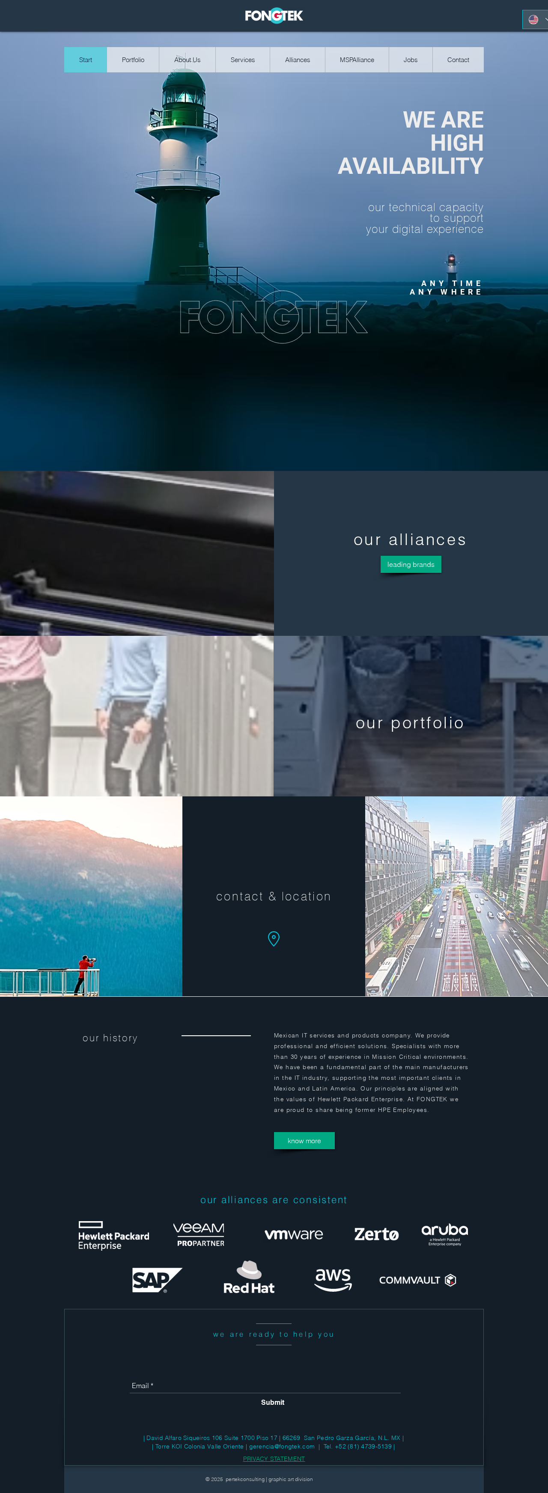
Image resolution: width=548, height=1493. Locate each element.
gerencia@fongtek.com (282, 1446)
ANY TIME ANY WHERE (447, 287)
